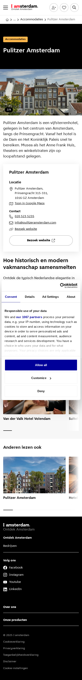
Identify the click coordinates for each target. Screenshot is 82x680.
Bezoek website (26, 229)
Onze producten (15, 620)
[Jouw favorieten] (64, 7)
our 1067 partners (29, 317)
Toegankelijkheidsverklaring (20, 655)
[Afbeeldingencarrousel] (41, 92)
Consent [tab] (11, 296)
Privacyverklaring (14, 648)
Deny (41, 391)
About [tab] (71, 296)
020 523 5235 (24, 216)
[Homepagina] (7, 19)
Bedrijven (10, 546)
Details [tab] (30, 296)
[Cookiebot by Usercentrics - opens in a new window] (60, 285)
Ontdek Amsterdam (17, 537)
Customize (38, 378)
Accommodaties (31, 19)
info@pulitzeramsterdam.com (35, 222)
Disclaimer (9, 661)
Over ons (9, 607)
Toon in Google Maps (30, 203)
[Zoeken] (74, 7)
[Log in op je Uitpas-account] (53, 7)
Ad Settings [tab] (50, 296)
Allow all (41, 364)
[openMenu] (5, 7)
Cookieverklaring (13, 641)
